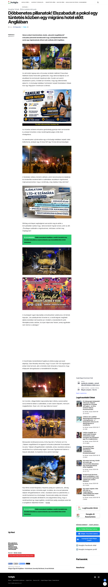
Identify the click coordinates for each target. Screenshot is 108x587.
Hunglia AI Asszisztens (90, 515)
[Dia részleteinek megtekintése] (46, 105)
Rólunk (9, 580)
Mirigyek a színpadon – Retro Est (89, 390)
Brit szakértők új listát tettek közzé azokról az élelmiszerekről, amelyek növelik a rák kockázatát (13, 546)
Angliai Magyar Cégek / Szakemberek (50, 580)
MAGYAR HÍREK (60, 2)
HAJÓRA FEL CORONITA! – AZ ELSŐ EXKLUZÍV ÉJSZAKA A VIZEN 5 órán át (90, 384)
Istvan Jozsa (17, 553)
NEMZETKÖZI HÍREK (50, 2)
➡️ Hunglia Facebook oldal (86, 545)
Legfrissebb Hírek (90, 508)
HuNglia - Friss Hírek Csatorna (89, 533)
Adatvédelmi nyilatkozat (18, 580)
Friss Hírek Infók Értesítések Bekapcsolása (21, 555)
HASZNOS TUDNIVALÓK (37, 2)
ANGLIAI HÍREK (25, 2)
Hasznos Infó (36, 580)
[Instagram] (98, 577)
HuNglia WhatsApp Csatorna (89, 529)
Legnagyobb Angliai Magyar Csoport (89, 539)
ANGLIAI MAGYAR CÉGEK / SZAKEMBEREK (76, 2)
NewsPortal (80, 567)
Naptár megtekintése (81, 393)
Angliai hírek (13, 9)
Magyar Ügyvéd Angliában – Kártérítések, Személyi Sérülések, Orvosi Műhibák (31, 568)
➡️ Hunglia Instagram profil (86, 549)
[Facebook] (95, 577)
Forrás (48, 502)
